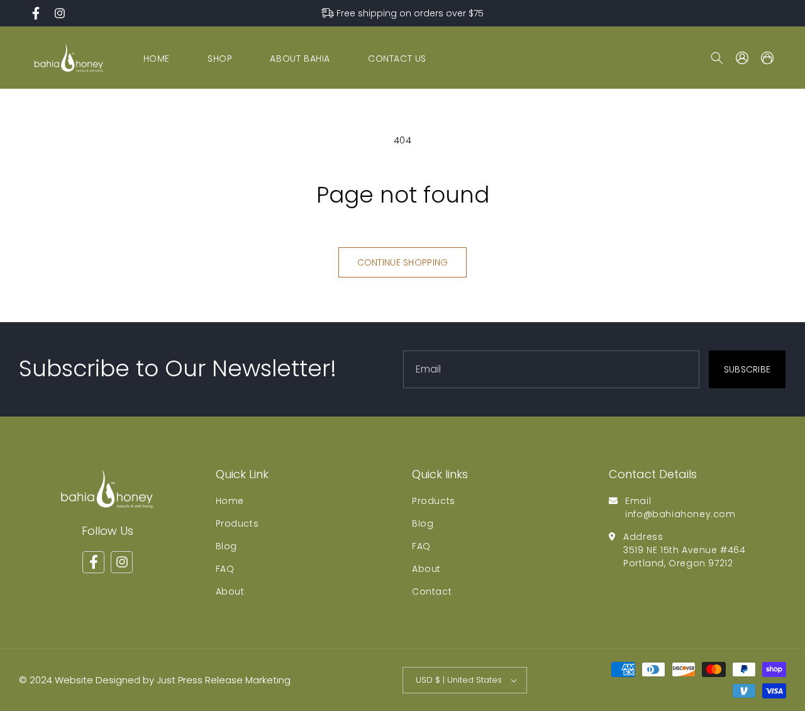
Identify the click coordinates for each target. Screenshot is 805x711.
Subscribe (747, 368)
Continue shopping (402, 262)
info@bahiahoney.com (680, 513)
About (230, 591)
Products (237, 523)
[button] (717, 58)
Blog (226, 545)
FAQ (225, 568)
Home (230, 500)
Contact (432, 591)
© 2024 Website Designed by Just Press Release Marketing (155, 679)
